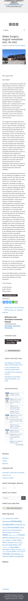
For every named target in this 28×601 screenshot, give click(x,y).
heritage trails (14, 535)
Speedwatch (4, 547)
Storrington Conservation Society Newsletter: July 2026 (12, 379)
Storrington (14, 547)
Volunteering (15, 554)
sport (9, 547)
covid (17, 525)
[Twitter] (17, 24)
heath (9, 535)
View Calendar (19, 444)
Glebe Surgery (7, 532)
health (5, 535)
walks (21, 554)
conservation (8, 524)
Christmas (6, 521)
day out (22, 525)
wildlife (11, 556)
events (21, 528)
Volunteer (6, 554)
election (4, 527)
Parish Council (7, 542)
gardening (18, 530)
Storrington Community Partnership (14, 4)
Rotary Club (17, 545)
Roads (11, 545)
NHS (11, 540)
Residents (5, 458)
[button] (24, 30)
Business (5, 463)
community (16, 521)
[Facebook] (10, 24)
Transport (22, 551)
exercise (5, 530)
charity (16, 518)
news (8, 540)
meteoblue (5, 589)
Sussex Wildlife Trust (13, 551)
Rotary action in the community (14, 307)
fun (13, 530)
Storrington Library (21, 549)
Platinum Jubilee (18, 542)
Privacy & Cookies (7, 478)
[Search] (23, 498)
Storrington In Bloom (9, 549)
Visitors (4, 461)
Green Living (16, 532)
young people (19, 556)
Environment (13, 527)
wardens (5, 556)
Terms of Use (6, 475)
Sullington (4, 551)
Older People (17, 540)
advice (3, 518)
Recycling (5, 545)
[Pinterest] (13, 24)
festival (10, 530)
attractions (9, 518)
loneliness (17, 538)
